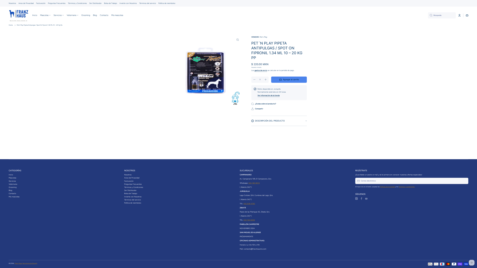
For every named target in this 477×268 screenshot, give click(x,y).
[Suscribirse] (465, 181)
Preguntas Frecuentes (133, 184)
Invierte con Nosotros (132, 197)
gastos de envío (261, 70)
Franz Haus (18, 263)
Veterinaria (13, 184)
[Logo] (19, 15)
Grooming (13, 187)
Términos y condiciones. (407, 187)
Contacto (12, 193)
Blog (10, 190)
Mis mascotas (14, 197)
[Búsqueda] (430, 15)
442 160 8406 (249, 220)
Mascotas (12, 178)
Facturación (129, 181)
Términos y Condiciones (133, 187)
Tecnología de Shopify (29, 263)
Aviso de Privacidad (131, 178)
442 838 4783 (249, 204)
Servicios (12, 181)
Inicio (11, 175)
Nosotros (128, 175)
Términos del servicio (132, 200)
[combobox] (442, 15)
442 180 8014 (254, 183)
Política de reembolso (132, 203)
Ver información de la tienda (269, 95)
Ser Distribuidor (130, 190)
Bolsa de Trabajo (130, 193)
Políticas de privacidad (387, 187)
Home (11, 25)
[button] (467, 15)
